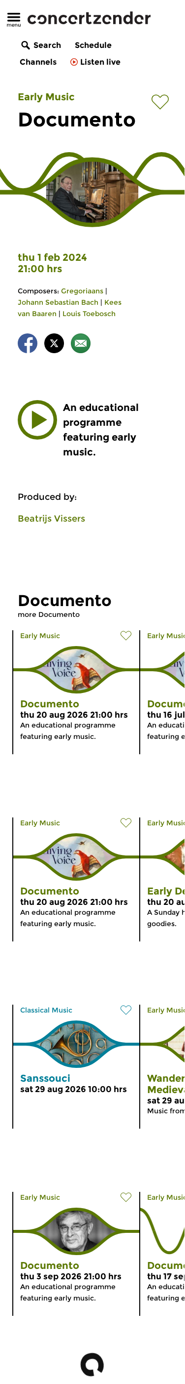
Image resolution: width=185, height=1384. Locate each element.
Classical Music (46, 1010)
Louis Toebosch (89, 313)
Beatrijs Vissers (51, 518)
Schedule (93, 45)
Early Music (46, 97)
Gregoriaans (82, 290)
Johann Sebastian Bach (58, 302)
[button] (37, 420)
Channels (38, 62)
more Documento (49, 614)
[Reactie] (81, 345)
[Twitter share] (54, 345)
